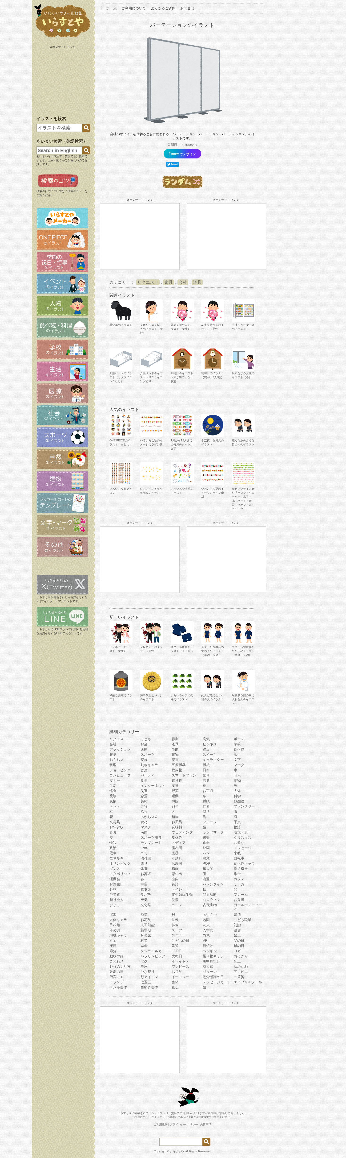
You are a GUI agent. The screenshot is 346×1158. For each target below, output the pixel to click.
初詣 (237, 925)
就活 (206, 811)
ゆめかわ (241, 966)
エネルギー (118, 858)
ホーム (111, 8)
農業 (206, 858)
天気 (144, 900)
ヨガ (237, 951)
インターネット (153, 786)
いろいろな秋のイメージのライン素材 (151, 444)
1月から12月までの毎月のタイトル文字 (182, 444)
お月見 (177, 972)
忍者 (144, 946)
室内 (175, 879)
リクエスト (147, 282)
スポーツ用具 (151, 837)
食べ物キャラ (244, 863)
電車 (113, 853)
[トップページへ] (62, 37)
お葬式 (146, 874)
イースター (180, 977)
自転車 (239, 858)
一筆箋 (239, 977)
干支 (237, 822)
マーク (239, 765)
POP (206, 863)
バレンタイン (213, 884)
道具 (197, 282)
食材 (144, 822)
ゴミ (144, 853)
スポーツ (148, 754)
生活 (113, 786)
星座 (144, 966)
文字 (237, 760)
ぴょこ (114, 905)
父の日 (239, 940)
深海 (113, 915)
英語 (175, 884)
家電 (175, 760)
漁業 (144, 915)
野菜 (175, 791)
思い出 (177, 874)
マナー (114, 780)
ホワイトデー (182, 961)
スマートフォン (184, 775)
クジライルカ (151, 951)
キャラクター (213, 760)
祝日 (113, 946)
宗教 (237, 853)
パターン (210, 972)
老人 (237, 775)
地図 (206, 920)
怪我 (113, 843)
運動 (175, 796)
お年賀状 (116, 827)
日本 (206, 770)
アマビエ (241, 972)
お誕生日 (116, 884)
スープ (177, 930)
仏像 (175, 925)
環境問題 (241, 832)
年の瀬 (114, 930)
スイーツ (210, 754)
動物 (237, 780)
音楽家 (146, 935)
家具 (168, 282)
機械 (206, 765)
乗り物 (177, 780)
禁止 (237, 935)
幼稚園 (146, 858)
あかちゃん (149, 817)
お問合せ (187, 8)
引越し (177, 858)
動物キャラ (149, 765)
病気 (206, 739)
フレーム (241, 894)
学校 (237, 744)
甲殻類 (114, 925)
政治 (113, 848)
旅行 (237, 754)
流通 (206, 879)
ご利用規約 (160, 1124)
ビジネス (210, 744)
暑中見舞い (211, 961)
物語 (237, 827)
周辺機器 (241, 869)
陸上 (237, 961)
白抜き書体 (149, 987)
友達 (175, 786)
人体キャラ (118, 920)
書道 (175, 946)
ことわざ (116, 961)
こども (146, 739)
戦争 (175, 806)
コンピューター (121, 775)
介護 (113, 832)
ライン (177, 905)
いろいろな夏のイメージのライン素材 (212, 492)
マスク (146, 827)
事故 (175, 749)
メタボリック (120, 874)
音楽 (144, 770)
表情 (113, 801)
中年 (144, 848)
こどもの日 (180, 940)
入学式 (208, 930)
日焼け (208, 946)
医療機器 (179, 765)
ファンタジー (244, 806)
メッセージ (242, 848)
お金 (144, 744)
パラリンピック (153, 956)
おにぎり (241, 956)
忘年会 (177, 935)
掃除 (175, 801)
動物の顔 (116, 956)
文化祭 (146, 905)
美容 (144, 806)
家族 (144, 760)
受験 (113, 796)
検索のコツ (75, 191)
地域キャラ (118, 935)
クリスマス (242, 837)
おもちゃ (116, 760)
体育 (144, 869)
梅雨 (175, 869)
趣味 (113, 754)
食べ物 (239, 749)
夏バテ (146, 894)
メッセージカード (217, 982)
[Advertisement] (62, 79)
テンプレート (151, 843)
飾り (144, 863)
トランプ (116, 982)
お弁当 (239, 900)
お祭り (239, 843)
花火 (206, 925)
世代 (175, 920)
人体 (237, 791)
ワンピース (180, 966)
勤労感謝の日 (213, 977)
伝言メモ (116, 977)
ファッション (120, 749)
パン (206, 853)
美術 (144, 801)
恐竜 (206, 935)
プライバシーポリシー (184, 1124)
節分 (113, 951)
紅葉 (113, 940)
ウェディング (182, 832)
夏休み (177, 837)
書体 (175, 982)
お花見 (146, 920)
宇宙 (144, 884)
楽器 (175, 853)
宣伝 (175, 987)
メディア (179, 843)
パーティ (148, 775)
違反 (206, 749)
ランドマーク (213, 832)
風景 (144, 811)
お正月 (208, 791)
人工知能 (148, 925)
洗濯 (175, 900)
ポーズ (239, 739)
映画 (206, 848)
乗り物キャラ (213, 956)
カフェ (239, 879)
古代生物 (210, 905)
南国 (144, 832)
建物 (175, 754)
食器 (206, 843)
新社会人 (116, 900)
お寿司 (177, 863)
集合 (237, 874)
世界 (206, 806)
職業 (175, 739)
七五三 (146, 982)
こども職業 (242, 920)
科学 (237, 796)
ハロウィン (211, 900)
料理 (113, 765)
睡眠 (206, 801)
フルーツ (210, 822)
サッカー (241, 884)
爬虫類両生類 (182, 894)
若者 (206, 780)
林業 (144, 940)
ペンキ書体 (118, 987)
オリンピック (120, 863)
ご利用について (133, 8)
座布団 (177, 848)
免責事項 (205, 1124)
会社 (183, 282)
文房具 (114, 822)
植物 (175, 817)
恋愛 (144, 796)
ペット (114, 806)
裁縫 (237, 915)
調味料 (177, 827)
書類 (206, 837)
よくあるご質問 (163, 8)
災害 (144, 791)
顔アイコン (149, 977)
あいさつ (210, 915)
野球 (113, 889)
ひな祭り (148, 972)
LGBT (176, 951)
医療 (144, 749)
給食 (237, 930)
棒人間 (208, 869)
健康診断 (210, 894)
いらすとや (177, 1151)
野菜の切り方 (120, 966)
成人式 (208, 966)
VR (205, 940)
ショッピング (120, 770)
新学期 (146, 930)
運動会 (114, 879)
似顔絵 (239, 801)
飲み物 (177, 770)
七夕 (144, 961)
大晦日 (177, 956)
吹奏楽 (146, 889)
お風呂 (177, 822)
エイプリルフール (248, 982)
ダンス (114, 869)
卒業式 (114, 894)
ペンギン (210, 951)
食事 (144, 780)
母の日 (239, 946)
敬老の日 (116, 972)
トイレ (177, 889)
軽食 (113, 791)
